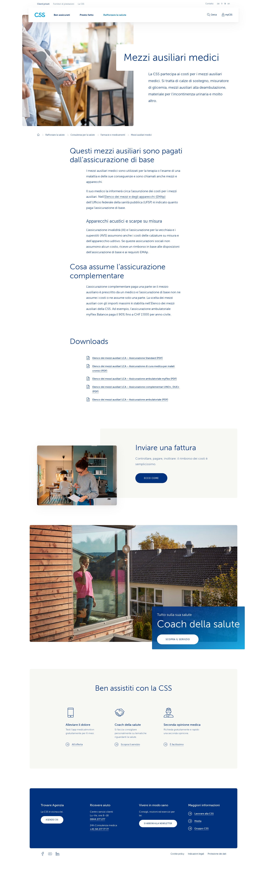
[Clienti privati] (40, 15)
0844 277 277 (97, 819)
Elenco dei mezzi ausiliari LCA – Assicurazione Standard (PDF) (127, 358)
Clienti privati (43, 4)
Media (197, 821)
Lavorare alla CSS (204, 813)
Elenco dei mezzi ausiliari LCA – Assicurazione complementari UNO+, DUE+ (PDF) (135, 389)
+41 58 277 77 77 (99, 829)
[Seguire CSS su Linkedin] (57, 854)
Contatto (209, 4)
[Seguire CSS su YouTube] (50, 854)
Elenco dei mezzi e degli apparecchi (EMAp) (134, 197)
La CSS (81, 4)
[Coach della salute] (198, 627)
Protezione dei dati (217, 854)
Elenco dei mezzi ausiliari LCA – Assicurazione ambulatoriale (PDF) (130, 399)
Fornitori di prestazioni (63, 4)
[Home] (38, 135)
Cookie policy (177, 854)
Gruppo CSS (201, 828)
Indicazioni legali (196, 854)
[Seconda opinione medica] (182, 727)
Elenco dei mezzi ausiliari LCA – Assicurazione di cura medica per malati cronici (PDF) (133, 368)
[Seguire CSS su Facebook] (42, 854)
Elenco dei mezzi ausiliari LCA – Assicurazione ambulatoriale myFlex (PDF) (134, 378)
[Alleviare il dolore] (84, 727)
